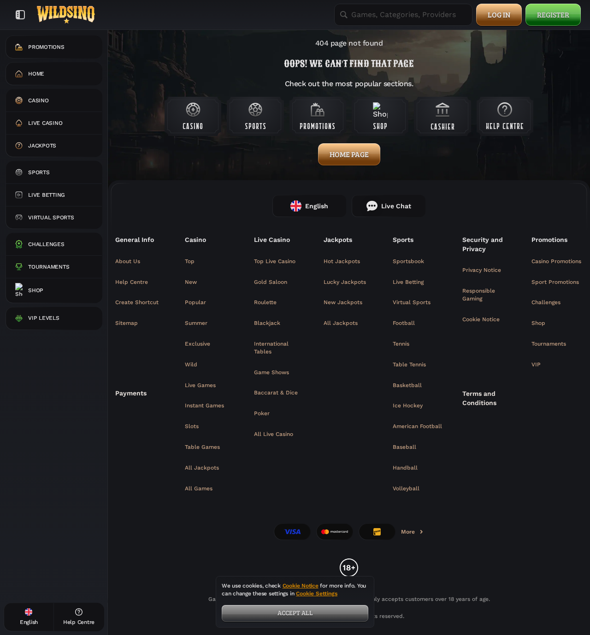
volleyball (406, 488)
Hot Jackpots (342, 261)
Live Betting (408, 282)
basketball (407, 385)
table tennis (409, 364)
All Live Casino (273, 434)
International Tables (271, 348)
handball (405, 467)
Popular (195, 302)
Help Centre (131, 282)
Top (190, 261)
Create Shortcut (137, 302)
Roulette (265, 302)
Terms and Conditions (479, 398)
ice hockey (408, 405)
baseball (404, 447)
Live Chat (396, 206)
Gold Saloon (270, 282)
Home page (349, 154)
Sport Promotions (555, 282)
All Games (198, 488)
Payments (131, 393)
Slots (192, 426)
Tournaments (548, 344)
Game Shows (271, 372)
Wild (191, 364)
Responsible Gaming (478, 295)
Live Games (200, 385)
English (316, 206)
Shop (538, 323)
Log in (499, 14)
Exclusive (197, 344)
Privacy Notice (481, 270)
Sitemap (126, 323)
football (404, 323)
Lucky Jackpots (345, 282)
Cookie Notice (481, 319)
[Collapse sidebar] (20, 14)
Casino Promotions (556, 261)
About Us (127, 261)
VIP (536, 364)
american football (417, 426)
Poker (262, 413)
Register (553, 14)
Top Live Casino (274, 261)
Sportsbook (408, 261)
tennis (401, 344)
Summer (196, 323)
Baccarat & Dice (276, 392)
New (191, 282)
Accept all (295, 612)
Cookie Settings (316, 594)
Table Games (202, 447)
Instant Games (204, 405)
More (412, 534)
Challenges (545, 302)
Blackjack (267, 323)
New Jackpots (343, 302)
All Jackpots (202, 467)
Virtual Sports (412, 302)
